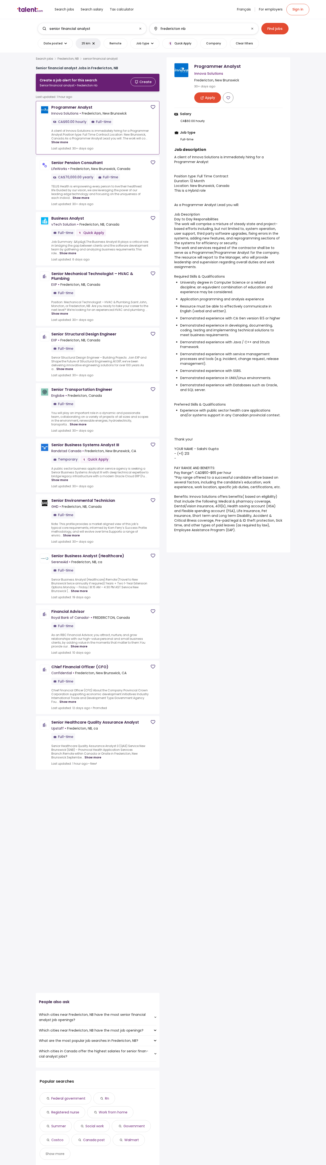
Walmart (131, 1140)
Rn (107, 1098)
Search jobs (44, 58)
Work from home (113, 1112)
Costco (57, 1140)
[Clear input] (140, 28)
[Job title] (88, 28)
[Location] (199, 28)
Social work (94, 1126)
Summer (58, 1126)
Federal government (68, 1098)
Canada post (94, 1140)
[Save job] (153, 107)
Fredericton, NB (68, 58)
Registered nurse (65, 1112)
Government (134, 1126)
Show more (59, 142)
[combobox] (91, 28)
